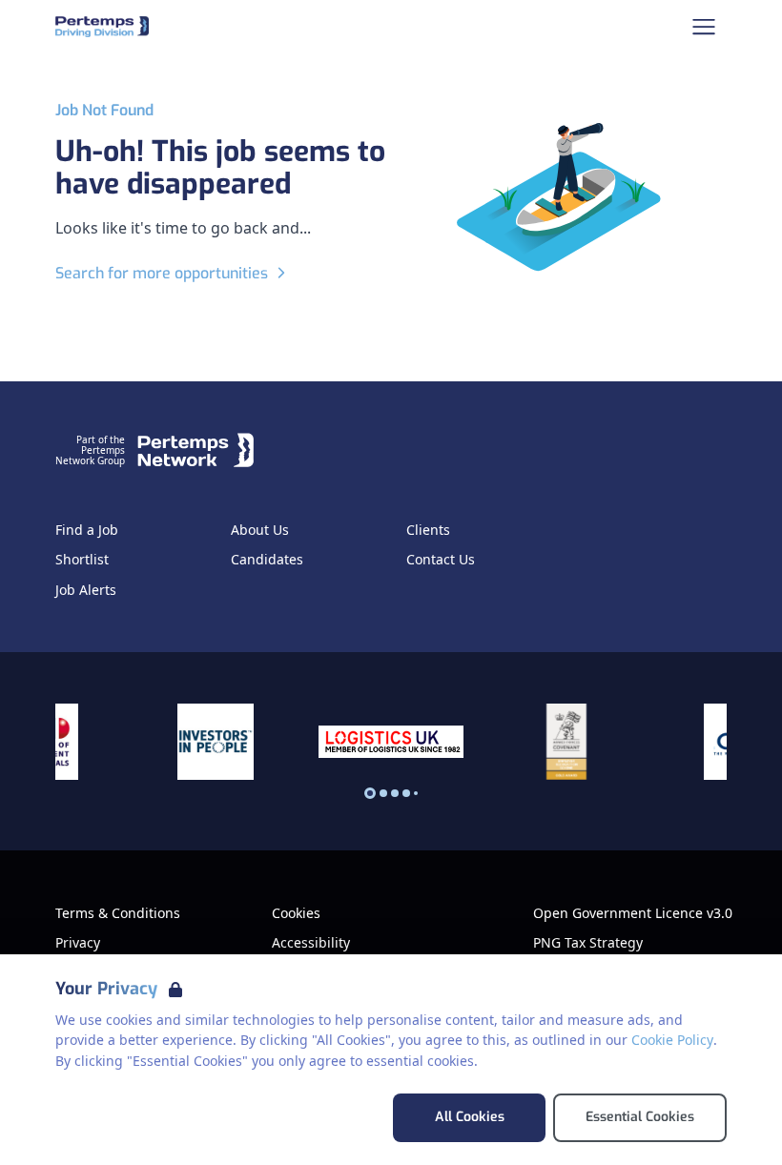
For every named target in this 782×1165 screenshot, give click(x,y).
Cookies (296, 913)
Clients (428, 530)
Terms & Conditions (117, 913)
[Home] (102, 27)
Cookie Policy (672, 1040)
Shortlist (82, 559)
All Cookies (469, 1117)
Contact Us (440, 559)
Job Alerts (85, 590)
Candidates (267, 559)
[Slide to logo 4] (416, 793)
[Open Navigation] (704, 27)
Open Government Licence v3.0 (632, 913)
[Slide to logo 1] (383, 793)
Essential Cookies (640, 1117)
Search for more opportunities (161, 273)
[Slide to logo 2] (395, 793)
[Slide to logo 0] (370, 793)
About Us (260, 530)
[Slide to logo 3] (406, 793)
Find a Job (86, 530)
